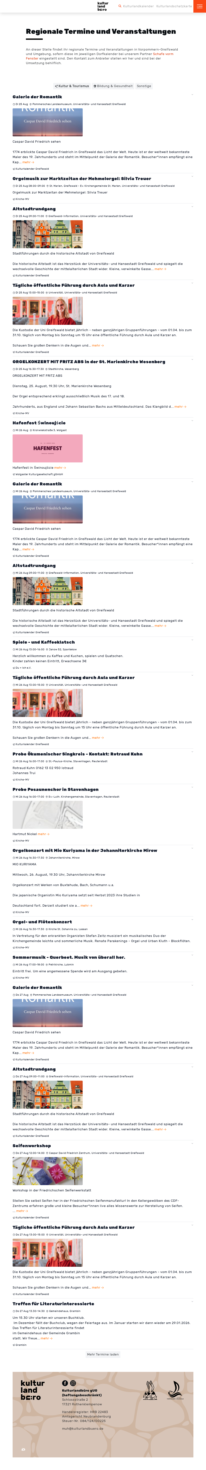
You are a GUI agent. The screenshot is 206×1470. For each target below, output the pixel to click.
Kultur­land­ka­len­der (138, 6)
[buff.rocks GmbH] (23, 1451)
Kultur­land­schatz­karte (174, 6)
